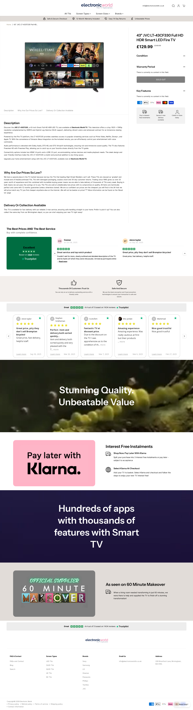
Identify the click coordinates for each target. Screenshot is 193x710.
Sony (84, 661)
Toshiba (86, 685)
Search (12, 669)
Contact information (16, 707)
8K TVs (49, 677)
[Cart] (183, 5)
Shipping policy (57, 704)
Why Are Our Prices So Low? (30, 110)
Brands (118, 13)
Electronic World (26, 701)
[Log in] (178, 5)
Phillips (85, 681)
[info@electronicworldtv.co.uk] (154, 6)
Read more (61, 261)
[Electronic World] (96, 5)
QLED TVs (50, 669)
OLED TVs (50, 665)
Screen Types (83, 13)
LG (84, 669)
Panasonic (86, 677)
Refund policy (27, 704)
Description (9, 110)
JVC (84, 689)
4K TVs (49, 673)
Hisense (86, 673)
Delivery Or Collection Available (59, 110)
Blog (11, 665)
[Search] (173, 5)
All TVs (68, 13)
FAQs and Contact (17, 661)
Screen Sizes (102, 13)
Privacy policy (13, 704)
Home (9, 25)
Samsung (86, 665)
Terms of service (41, 704)
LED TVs (49, 661)
